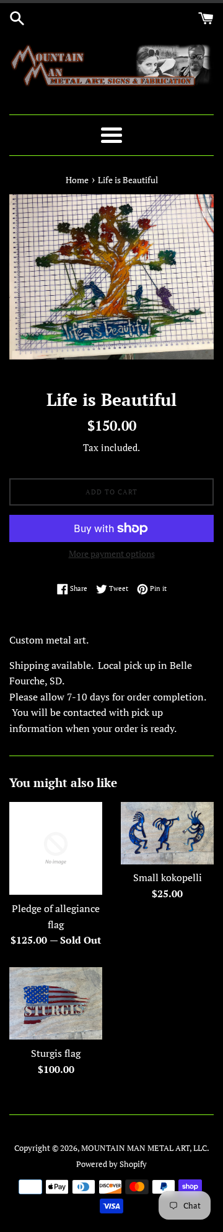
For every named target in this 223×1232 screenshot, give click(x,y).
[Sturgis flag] (55, 1003)
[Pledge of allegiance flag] (55, 848)
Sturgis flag (56, 1053)
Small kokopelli (167, 877)
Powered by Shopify (111, 1164)
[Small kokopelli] (167, 833)
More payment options (112, 553)
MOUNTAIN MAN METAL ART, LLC (144, 1148)
